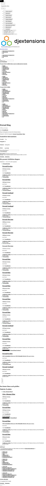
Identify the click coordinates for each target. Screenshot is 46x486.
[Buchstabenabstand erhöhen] (16, 34)
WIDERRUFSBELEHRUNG (8, 469)
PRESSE (4, 73)
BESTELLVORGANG (7, 467)
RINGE (4, 70)
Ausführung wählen (6, 174)
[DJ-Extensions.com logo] (23, 45)
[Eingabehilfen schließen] (4, 8)
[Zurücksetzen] (2, 8)
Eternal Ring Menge (4, 150)
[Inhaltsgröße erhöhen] (15, 30)
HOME (3, 65)
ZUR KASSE (5, 52)
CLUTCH (4, 71)
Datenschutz (2, 447)
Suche (1, 60)
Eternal (14, 134)
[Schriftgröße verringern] (12, 31)
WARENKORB (5, 100)
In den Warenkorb (3, 151)
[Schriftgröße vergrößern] (13, 31)
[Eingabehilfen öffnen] (3, 3)
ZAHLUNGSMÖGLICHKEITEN (9, 468)
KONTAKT (4, 74)
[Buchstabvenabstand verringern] (14, 34)
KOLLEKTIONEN (6, 72)
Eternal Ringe (19, 134)
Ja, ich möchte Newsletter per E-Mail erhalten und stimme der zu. (18, 448)
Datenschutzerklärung (29, 448)
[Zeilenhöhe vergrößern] (13, 33)
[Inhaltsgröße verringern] (13, 30)
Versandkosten (5, 129)
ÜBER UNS (4, 451)
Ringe (24, 134)
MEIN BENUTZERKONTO (8, 51)
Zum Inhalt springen (4, 49)
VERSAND (4, 466)
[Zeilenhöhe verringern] (11, 33)
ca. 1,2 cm (7, 147)
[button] (23, 59)
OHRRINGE (5, 66)
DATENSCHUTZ (6, 456)
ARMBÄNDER (5, 69)
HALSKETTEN (5, 68)
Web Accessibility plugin (6, 46)
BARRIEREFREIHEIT (7, 457)
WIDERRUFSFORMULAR (8, 470)
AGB (3, 453)
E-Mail (1, 446)
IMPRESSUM (5, 455)
